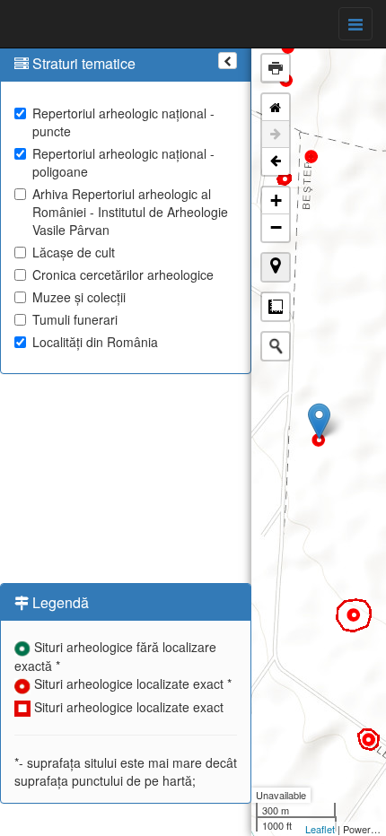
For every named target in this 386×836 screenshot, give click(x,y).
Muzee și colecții (79, 297)
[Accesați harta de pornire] (275, 107)
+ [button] (276, 200)
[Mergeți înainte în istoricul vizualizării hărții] (275, 134)
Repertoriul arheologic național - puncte (123, 122)
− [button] (276, 227)
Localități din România (95, 342)
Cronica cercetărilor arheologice (123, 274)
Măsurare (275, 306)
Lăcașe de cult (73, 252)
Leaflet (320, 829)
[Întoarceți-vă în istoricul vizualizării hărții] (275, 161)
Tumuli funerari (75, 319)
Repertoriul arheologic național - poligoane (123, 162)
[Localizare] (275, 267)
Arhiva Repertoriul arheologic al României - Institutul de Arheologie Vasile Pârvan (130, 212)
